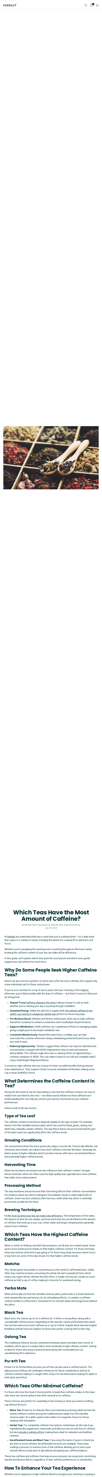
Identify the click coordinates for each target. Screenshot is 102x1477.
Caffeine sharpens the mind (40, 1002)
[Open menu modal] (97, 5)
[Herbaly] (10, 5)
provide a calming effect (31, 1432)
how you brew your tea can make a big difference (37, 1216)
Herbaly (11, 936)
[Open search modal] (86, 5)
